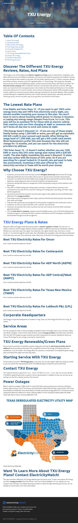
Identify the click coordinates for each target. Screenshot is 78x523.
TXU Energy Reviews (13, 60)
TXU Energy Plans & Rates (15, 47)
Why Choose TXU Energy (15, 45)
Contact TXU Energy (13, 55)
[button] (52, 3)
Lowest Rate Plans (13, 43)
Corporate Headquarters (15, 49)
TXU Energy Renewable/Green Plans (19, 53)
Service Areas (11, 51)
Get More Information (14, 58)
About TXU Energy (13, 40)
